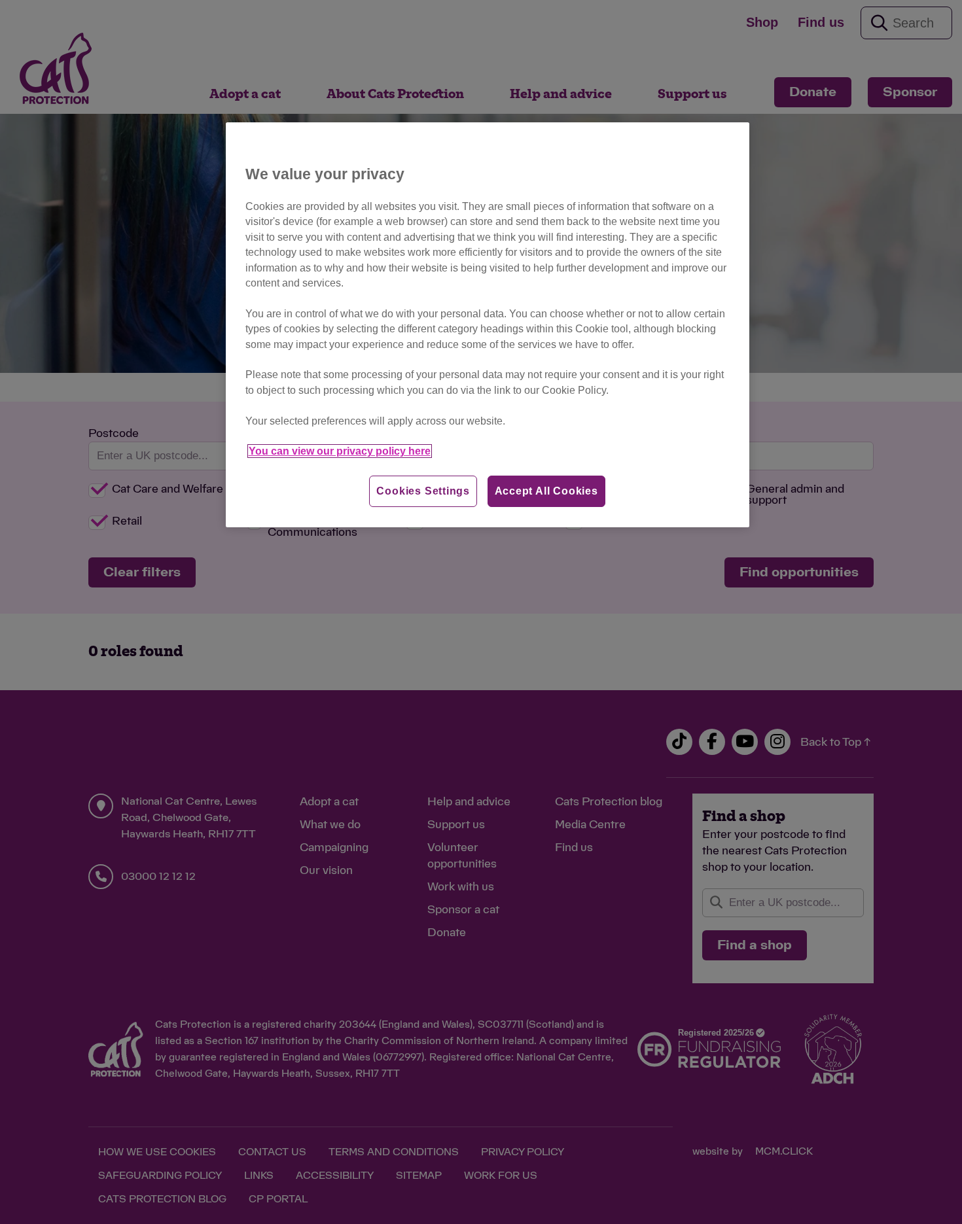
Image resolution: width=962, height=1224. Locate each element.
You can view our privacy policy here (340, 451)
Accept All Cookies (546, 491)
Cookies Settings (423, 491)
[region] (487, 324)
